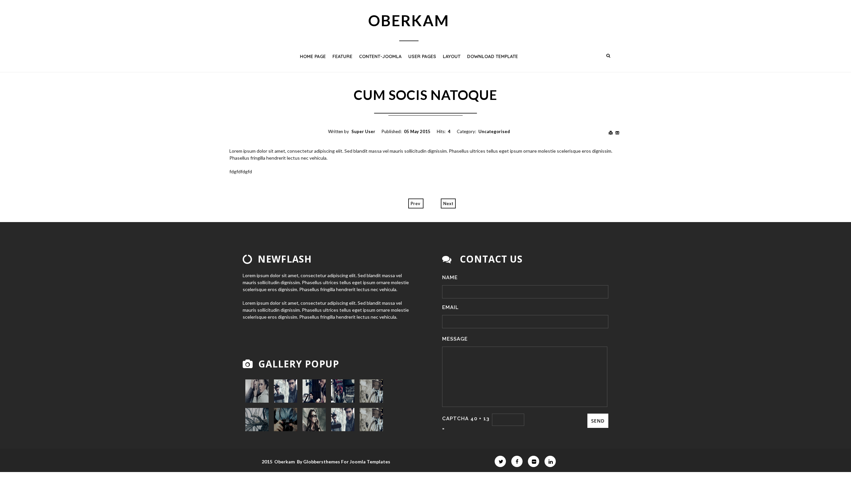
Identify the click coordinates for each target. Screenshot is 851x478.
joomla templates (370, 461)
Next (448, 203)
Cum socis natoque (425, 95)
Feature (342, 56)
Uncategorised (494, 131)
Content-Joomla (380, 56)
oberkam (408, 21)
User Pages (422, 56)
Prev (416, 203)
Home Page (313, 56)
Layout (451, 56)
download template (492, 56)
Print (611, 133)
